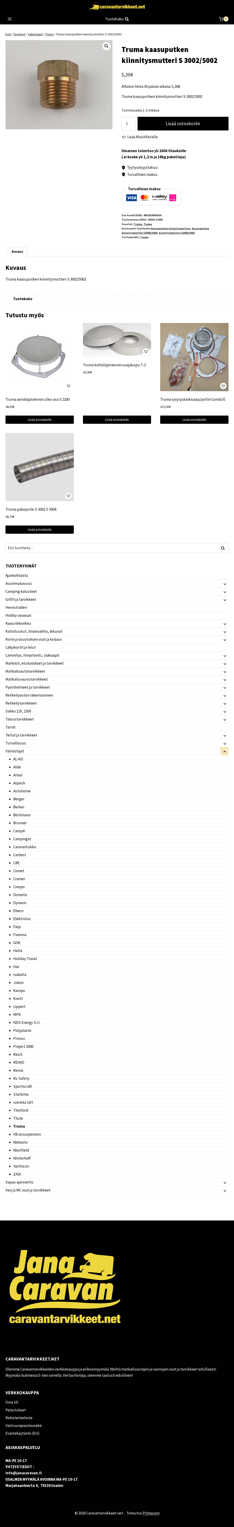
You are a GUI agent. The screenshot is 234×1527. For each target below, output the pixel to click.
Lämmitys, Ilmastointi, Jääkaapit (32, 655)
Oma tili (11, 1402)
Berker (18, 806)
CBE (16, 862)
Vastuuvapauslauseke (23, 1425)
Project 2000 (23, 1046)
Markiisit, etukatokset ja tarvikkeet (34, 663)
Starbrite (21, 1094)
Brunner (20, 822)
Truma (138, 224)
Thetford (20, 1110)
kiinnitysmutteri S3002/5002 (177, 232)
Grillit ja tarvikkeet (20, 599)
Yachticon (21, 1166)
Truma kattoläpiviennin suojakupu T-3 (114, 364)
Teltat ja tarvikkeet (21, 735)
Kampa (19, 990)
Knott (18, 998)
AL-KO (18, 759)
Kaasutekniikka (18, 623)
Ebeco (18, 910)
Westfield (21, 1150)
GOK (16, 942)
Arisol (17, 775)
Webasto (20, 1142)
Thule (18, 1118)
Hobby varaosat (18, 615)
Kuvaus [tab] (17, 251)
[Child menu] (224, 584)
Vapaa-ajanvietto (19, 1182)
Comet (18, 870)
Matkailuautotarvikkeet (25, 671)
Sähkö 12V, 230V (18, 711)
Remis (18, 1070)
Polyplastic (22, 1030)
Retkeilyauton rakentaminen (29, 695)
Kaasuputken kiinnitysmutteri (171, 228)
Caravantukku (24, 846)
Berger (18, 798)
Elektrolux (22, 918)
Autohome (22, 790)
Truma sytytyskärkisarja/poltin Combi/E (192, 399)
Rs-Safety (21, 1078)
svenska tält (23, 1102)
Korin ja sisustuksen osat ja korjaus (33, 639)
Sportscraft (22, 1086)
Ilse (16, 966)
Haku (224, 548)
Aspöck (19, 783)
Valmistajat (14, 751)
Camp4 (18, 830)
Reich (17, 1054)
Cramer (19, 878)
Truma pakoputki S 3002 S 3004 (30, 509)
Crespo (19, 886)
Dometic (20, 894)
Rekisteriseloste (18, 1417)
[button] (106, 46)
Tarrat (10, 727)
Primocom (151, 1513)
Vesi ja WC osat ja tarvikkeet (28, 1190)
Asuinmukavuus (18, 583)
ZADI (17, 1174)
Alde (17, 767)
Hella (17, 950)
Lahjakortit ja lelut (20, 647)
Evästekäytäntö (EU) (22, 1433)
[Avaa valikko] (9, 19)
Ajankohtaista (16, 575)
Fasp (17, 926)
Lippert (19, 1006)
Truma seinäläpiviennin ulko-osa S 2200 (37, 399)
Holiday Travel (25, 958)
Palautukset (15, 1410)
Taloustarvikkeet (19, 719)
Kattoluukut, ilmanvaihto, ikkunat (33, 631)
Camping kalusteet (21, 591)
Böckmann (22, 814)
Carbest (19, 854)
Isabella (19, 974)
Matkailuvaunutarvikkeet (26, 679)
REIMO (18, 1062)
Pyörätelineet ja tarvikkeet (27, 687)
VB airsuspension (27, 1134)
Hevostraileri (16, 607)
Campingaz (22, 838)
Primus (19, 1038)
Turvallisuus (15, 743)
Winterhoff (22, 1158)
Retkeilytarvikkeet (21, 703)
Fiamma (19, 934)
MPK (17, 1014)
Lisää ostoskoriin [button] (40, 419)
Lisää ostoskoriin (183, 123)
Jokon (18, 982)
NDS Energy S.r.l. (26, 1022)
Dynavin (19, 902)
